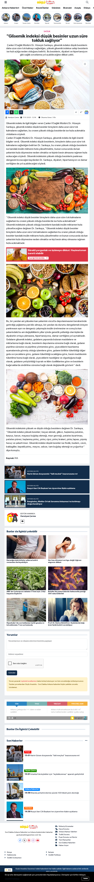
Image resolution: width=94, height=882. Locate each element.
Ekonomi (67, 8)
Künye (9, 852)
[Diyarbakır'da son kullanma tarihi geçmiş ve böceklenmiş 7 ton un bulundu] (26, 610)
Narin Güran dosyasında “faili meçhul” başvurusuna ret (52, 755)
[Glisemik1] (47, 290)
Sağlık (47, 31)
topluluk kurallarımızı (29, 681)
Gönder (12, 673)
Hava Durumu (64, 829)
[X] (24, 840)
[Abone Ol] (86, 112)
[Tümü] (86, 741)
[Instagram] (33, 840)
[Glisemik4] (47, 396)
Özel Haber (27, 8)
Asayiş (77, 8)
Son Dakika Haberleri (67, 843)
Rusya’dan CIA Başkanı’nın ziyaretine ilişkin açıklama (51, 811)
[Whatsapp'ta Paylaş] (16, 112)
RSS (9, 870)
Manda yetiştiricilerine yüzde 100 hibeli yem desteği (52, 793)
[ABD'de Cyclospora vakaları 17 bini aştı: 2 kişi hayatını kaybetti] (26, 578)
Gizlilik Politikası (54, 855)
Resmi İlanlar (42, 8)
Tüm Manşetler (65, 840)
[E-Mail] (22, 521)
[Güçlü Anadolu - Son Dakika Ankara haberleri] (46, 2)
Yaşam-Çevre (30, 770)
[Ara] (87, 2)
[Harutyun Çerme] (12, 518)
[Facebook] (20, 840)
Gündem (56, 8)
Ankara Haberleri (10, 8)
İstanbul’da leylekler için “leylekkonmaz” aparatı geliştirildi (54, 774)
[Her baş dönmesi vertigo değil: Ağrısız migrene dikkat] (68, 547)
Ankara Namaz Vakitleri (68, 832)
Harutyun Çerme (13, 117)
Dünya (87, 8)
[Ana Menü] (6, 2)
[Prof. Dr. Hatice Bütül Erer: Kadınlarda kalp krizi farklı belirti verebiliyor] (68, 610)
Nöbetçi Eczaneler (66, 826)
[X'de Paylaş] (12, 112)
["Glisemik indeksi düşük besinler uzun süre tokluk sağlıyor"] (47, 84)
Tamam (85, 878)
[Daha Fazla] (21, 112)
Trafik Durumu (64, 834)
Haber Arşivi (63, 845)
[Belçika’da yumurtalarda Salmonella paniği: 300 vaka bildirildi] (68, 578)
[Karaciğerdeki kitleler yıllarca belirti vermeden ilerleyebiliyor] (26, 547)
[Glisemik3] (47, 190)
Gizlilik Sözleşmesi (14, 858)
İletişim (51, 852)
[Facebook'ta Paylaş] (7, 112)
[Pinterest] (29, 840)
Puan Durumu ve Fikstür (68, 837)
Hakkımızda (11, 855)
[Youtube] (38, 840)
